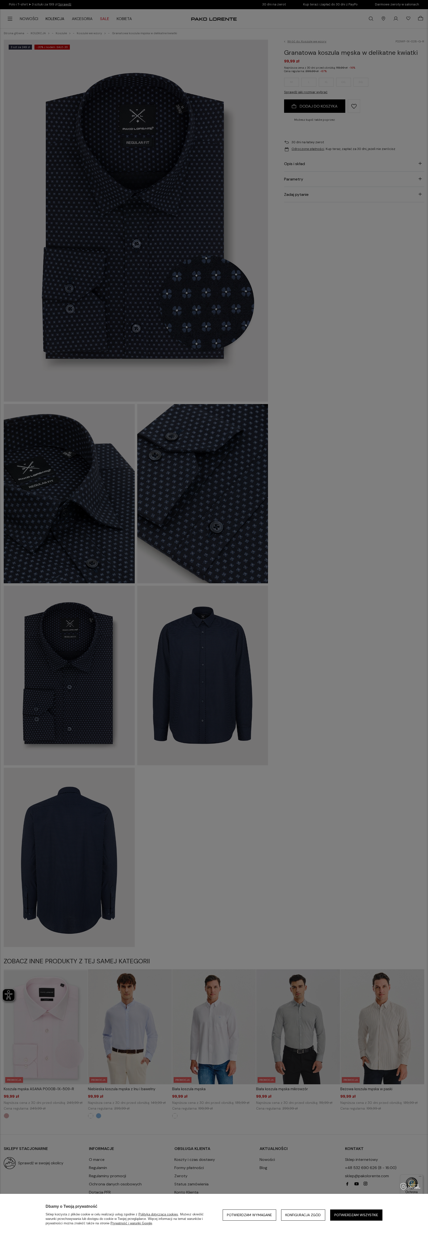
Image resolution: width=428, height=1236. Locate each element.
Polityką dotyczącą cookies (158, 1214)
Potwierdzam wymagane (249, 1215)
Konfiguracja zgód (303, 1215)
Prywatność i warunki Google (131, 1223)
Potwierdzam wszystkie (356, 1215)
